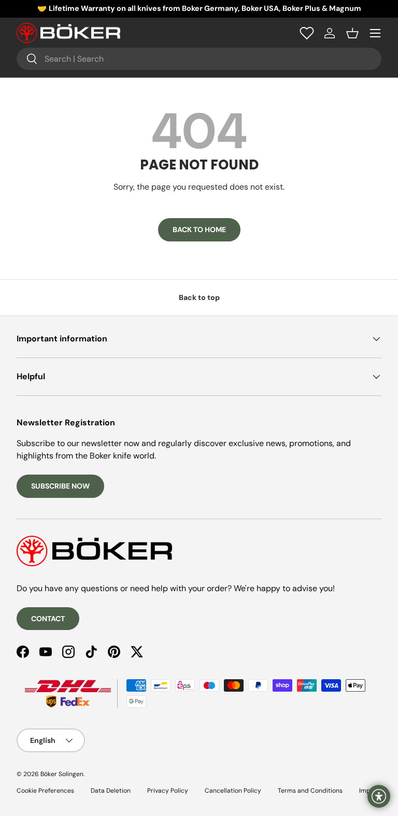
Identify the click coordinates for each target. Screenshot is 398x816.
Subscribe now (60, 486)
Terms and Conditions (310, 790)
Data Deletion (111, 790)
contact (48, 618)
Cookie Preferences (45, 790)
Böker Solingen (61, 774)
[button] (352, 33)
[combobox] (199, 59)
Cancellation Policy (233, 790)
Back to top (199, 297)
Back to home (199, 229)
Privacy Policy (167, 790)
